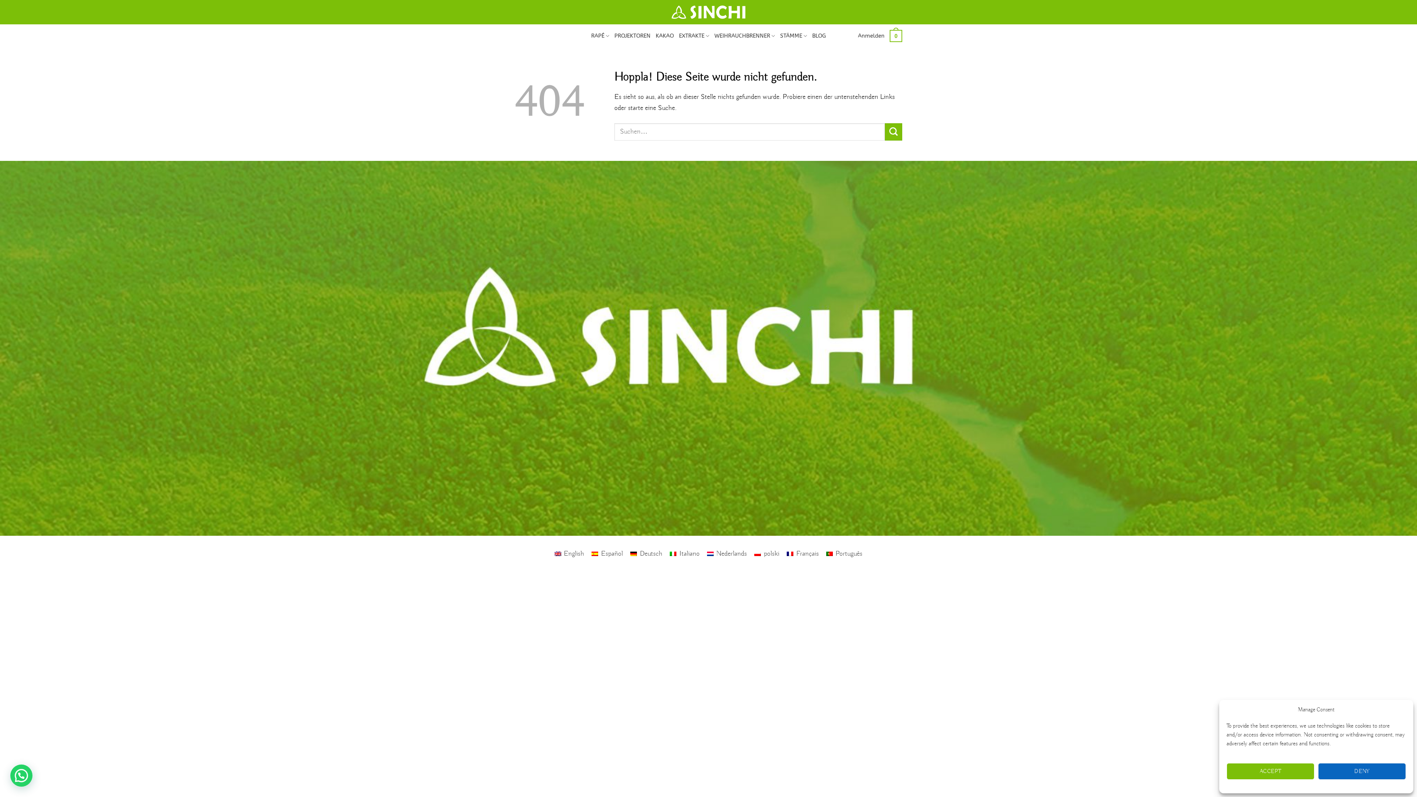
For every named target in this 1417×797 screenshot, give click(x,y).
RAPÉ (597, 35)
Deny (1362, 771)
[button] (871, 35)
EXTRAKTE (691, 35)
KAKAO (665, 35)
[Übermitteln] (893, 132)
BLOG (819, 35)
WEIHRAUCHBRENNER (742, 35)
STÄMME (791, 35)
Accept (1271, 771)
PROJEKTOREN (632, 35)
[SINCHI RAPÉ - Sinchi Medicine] (708, 12)
